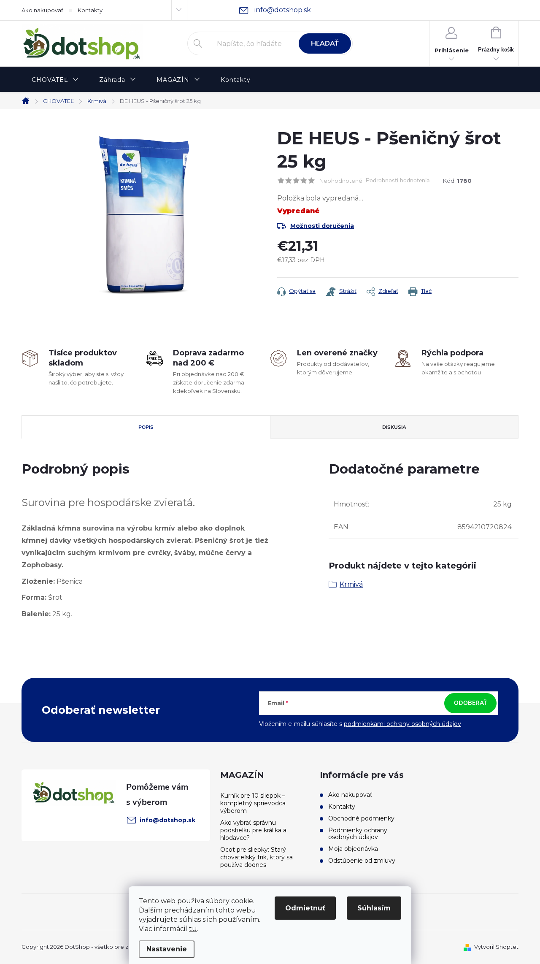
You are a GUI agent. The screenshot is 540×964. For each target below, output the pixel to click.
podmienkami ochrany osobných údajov (402, 724)
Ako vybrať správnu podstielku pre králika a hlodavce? (253, 830)
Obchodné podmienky (361, 818)
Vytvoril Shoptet (496, 946)
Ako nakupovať (42, 10)
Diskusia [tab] (394, 427)
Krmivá (351, 584)
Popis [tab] (146, 427)
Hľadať (325, 43)
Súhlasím (374, 908)
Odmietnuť (305, 908)
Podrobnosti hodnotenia (397, 180)
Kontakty (90, 10)
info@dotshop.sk (167, 820)
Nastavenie (166, 949)
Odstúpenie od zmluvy (361, 860)
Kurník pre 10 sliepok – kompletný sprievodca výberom (253, 803)
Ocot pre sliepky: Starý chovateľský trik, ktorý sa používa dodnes (256, 857)
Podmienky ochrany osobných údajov (357, 833)
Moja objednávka (353, 849)
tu (193, 929)
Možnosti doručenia (322, 226)
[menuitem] (55, 80)
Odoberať (470, 703)
